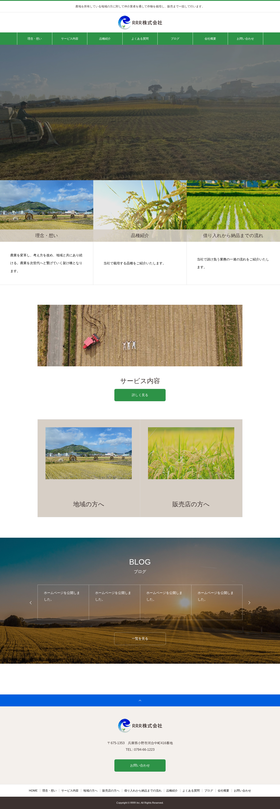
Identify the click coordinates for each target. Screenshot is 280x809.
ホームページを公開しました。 (62, 596)
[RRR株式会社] (140, 23)
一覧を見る (140, 638)
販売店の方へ (111, 790)
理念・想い (34, 38)
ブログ (175, 38)
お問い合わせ (245, 38)
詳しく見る (140, 395)
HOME (33, 790)
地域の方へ (90, 790)
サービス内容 (69, 38)
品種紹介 (105, 38)
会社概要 (210, 38)
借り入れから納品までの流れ (143, 790)
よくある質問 (140, 38)
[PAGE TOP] (140, 700)
